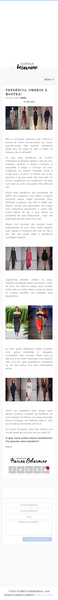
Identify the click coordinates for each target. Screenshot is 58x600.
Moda (23, 98)
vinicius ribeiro (45, 595)
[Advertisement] (29, 30)
